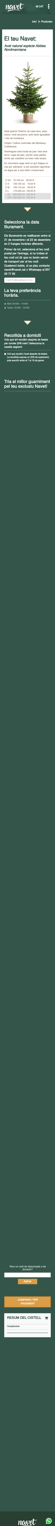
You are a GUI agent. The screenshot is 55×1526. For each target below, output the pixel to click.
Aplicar (27, 1281)
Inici (34, 21)
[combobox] (19, 280)
